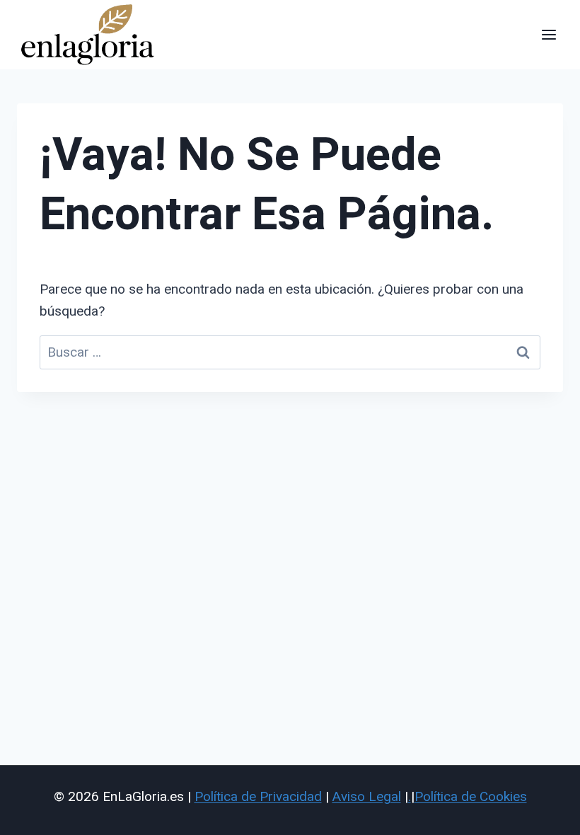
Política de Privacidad (258, 796)
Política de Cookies (470, 796)
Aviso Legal (366, 796)
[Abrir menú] (548, 34)
